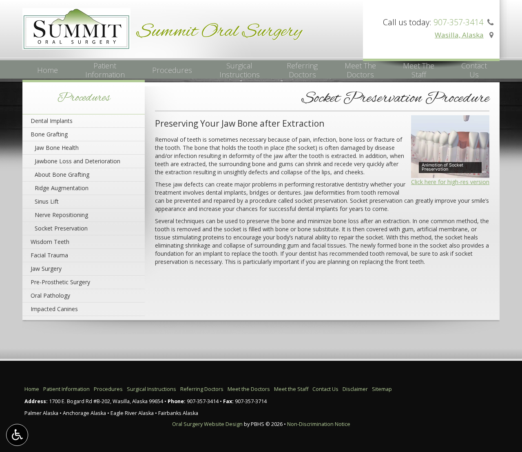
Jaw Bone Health (57, 147)
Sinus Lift (47, 201)
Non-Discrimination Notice (318, 424)
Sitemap (382, 389)
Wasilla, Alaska (459, 34)
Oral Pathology (50, 295)
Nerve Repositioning (61, 215)
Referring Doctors (201, 389)
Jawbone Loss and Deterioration (77, 161)
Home (47, 70)
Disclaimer (355, 389)
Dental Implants (52, 121)
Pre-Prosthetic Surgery (60, 282)
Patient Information (66, 389)
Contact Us (325, 389)
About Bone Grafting (62, 174)
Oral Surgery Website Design (207, 424)
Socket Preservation (61, 228)
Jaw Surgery (46, 268)
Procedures (172, 70)
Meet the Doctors (249, 389)
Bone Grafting (49, 134)
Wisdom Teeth (50, 242)
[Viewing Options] (17, 435)
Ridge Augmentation (61, 188)
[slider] (449, 171)
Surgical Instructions (151, 389)
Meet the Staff (291, 389)
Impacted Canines (54, 309)
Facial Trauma (49, 255)
